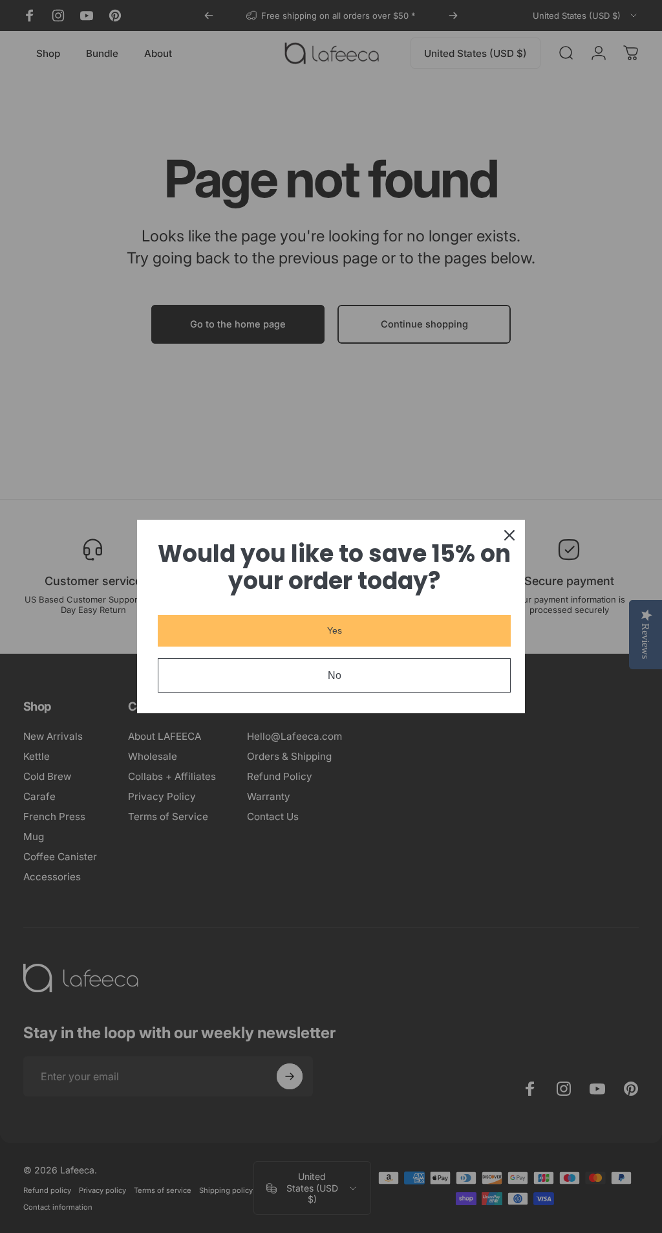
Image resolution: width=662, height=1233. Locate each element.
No (334, 675)
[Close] (509, 535)
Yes (334, 630)
